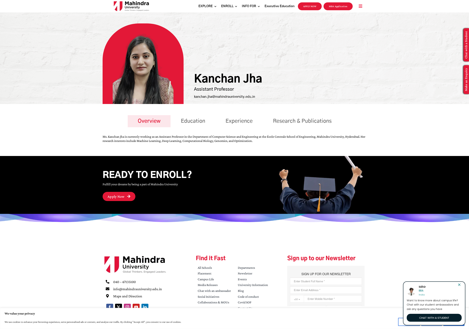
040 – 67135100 (124, 282)
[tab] (149, 121)
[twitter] (118, 307)
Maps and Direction (127, 296)
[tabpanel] (234, 141)
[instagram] (127, 307)
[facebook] (109, 307)
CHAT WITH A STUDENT (434, 318)
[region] (234, 318)
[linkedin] (144, 307)
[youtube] (136, 307)
